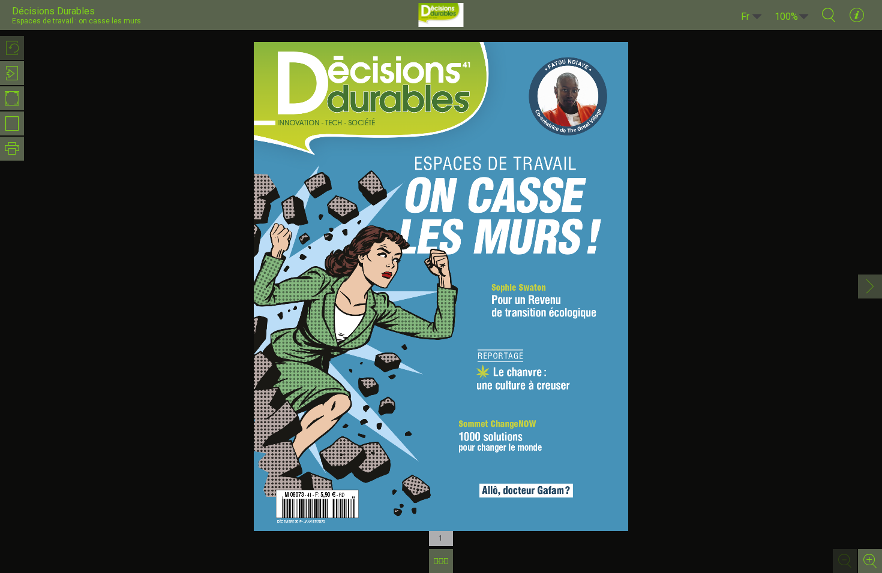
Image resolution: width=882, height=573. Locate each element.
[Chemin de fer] (441, 561)
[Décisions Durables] (440, 15)
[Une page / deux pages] (12, 123)
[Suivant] (870, 286)
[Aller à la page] (12, 73)
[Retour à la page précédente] (12, 48)
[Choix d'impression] (12, 149)
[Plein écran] (12, 98)
